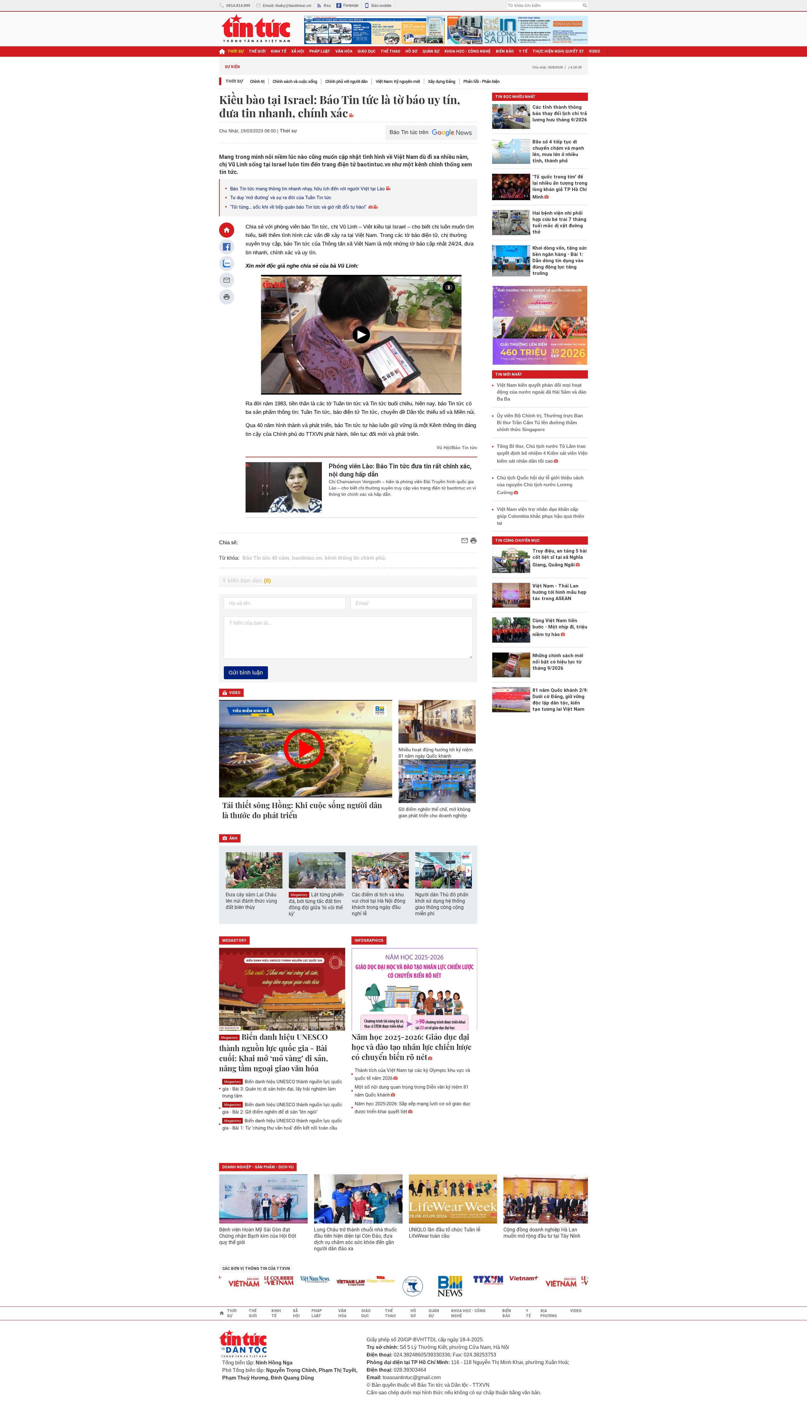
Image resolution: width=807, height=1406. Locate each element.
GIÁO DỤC (366, 51)
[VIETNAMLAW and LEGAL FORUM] (331, 1283)
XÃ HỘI (297, 51)
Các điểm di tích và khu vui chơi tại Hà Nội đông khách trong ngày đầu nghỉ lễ (378, 904)
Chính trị (257, 81)
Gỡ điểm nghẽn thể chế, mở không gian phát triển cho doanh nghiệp (434, 813)
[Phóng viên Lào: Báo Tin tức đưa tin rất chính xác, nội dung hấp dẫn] (284, 487)
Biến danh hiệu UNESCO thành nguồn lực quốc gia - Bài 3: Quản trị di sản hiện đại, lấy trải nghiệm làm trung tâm (282, 1089)
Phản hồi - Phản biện (481, 81)
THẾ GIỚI (257, 51)
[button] (468, 871)
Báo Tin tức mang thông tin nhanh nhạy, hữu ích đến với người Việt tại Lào (307, 189)
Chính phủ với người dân (346, 81)
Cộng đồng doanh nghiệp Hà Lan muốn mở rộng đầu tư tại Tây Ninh (542, 1233)
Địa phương (548, 1313)
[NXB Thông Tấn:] (396, 1286)
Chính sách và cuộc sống (295, 81)
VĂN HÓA (343, 51)
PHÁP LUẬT (319, 51)
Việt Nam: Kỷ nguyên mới (398, 81)
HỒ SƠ (411, 51)
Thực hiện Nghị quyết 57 (558, 51)
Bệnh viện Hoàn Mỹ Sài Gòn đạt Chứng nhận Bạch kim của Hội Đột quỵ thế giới (257, 1236)
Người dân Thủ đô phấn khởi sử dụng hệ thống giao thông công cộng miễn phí (441, 904)
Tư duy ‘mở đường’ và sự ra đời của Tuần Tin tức (280, 197)
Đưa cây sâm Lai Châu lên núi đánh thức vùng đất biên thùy (251, 901)
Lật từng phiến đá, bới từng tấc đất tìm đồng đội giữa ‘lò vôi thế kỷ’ (316, 904)
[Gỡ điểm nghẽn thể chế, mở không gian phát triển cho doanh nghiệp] (437, 781)
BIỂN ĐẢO (505, 51)
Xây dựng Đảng (441, 81)
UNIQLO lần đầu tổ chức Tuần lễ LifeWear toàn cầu (444, 1233)
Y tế (523, 51)
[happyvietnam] (360, 1279)
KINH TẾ (278, 51)
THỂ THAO (390, 51)
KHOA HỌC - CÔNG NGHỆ (467, 51)
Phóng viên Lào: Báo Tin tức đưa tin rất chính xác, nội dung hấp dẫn (400, 470)
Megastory (299, 895)
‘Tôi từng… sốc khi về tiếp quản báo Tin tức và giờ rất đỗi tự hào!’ (298, 207)
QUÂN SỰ (430, 51)
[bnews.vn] (432, 1286)
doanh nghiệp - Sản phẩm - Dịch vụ (257, 1167)
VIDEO (594, 51)
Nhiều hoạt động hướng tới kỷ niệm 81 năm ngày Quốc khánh (435, 753)
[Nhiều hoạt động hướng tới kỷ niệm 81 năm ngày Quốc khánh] (437, 722)
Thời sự (236, 51)
